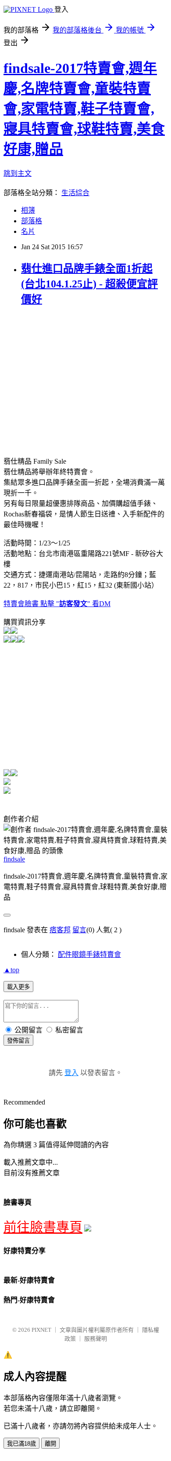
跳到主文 (18, 173)
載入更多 (18, 987)
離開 (50, 1443)
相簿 (28, 210)
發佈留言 (18, 1040)
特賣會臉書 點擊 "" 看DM (57, 603)
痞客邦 (60, 930)
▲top (11, 970)
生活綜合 (75, 192)
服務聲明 (95, 1338)
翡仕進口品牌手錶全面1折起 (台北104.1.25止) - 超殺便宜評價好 (89, 284)
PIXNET (41, 1330)
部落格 (31, 221)
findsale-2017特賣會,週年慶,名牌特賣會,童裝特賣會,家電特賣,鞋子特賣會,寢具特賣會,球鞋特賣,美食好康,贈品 (84, 108)
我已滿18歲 (21, 1443)
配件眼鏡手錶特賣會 (89, 954)
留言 (79, 930)
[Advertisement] (77, 376)
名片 (28, 231)
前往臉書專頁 (43, 1227)
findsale (14, 859)
